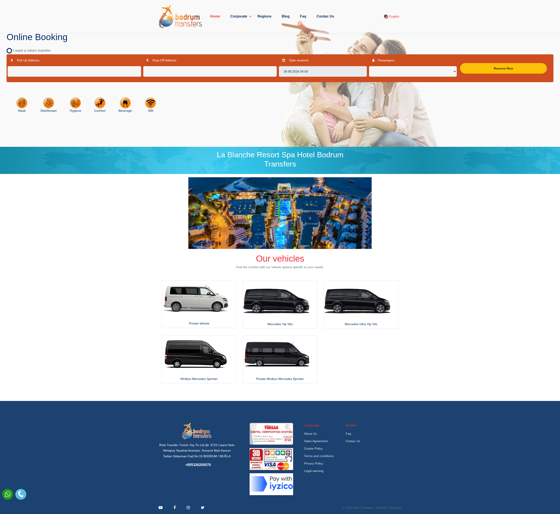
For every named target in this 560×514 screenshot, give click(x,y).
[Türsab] (271, 433)
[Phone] (20, 494)
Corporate (238, 16)
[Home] (180, 16)
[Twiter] (203, 507)
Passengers (386, 60)
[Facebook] (174, 507)
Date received (298, 60)
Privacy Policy (313, 463)
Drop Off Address (164, 60)
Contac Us (325, 16)
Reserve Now (503, 68)
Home (215, 16)
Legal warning (314, 471)
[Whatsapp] (7, 494)
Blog (286, 16)
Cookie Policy (313, 448)
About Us (310, 433)
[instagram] (188, 507)
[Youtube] (161, 507)
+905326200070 (198, 465)
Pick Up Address (27, 60)
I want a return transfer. (30, 50)
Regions (264, 16)
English (393, 16)
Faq (303, 16)
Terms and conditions (319, 456)
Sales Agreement (316, 441)
